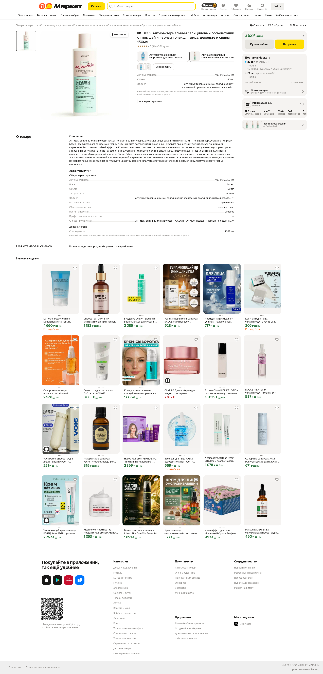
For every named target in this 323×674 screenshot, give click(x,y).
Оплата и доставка (185, 572)
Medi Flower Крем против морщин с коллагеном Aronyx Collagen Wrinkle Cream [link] (100, 531)
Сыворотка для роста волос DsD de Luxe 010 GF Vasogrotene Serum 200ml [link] (99, 392)
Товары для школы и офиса (128, 628)
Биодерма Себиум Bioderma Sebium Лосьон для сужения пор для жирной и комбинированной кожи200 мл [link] (139, 320)
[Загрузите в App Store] (46, 584)
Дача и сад (119, 618)
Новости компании (244, 567)
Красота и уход (121, 608)
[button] (163, 56)
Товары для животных (125, 638)
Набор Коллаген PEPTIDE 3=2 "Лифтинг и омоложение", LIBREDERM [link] (140, 460)
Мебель (117, 572)
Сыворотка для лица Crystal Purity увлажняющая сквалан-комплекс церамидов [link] (261, 460)
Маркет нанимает (244, 588)
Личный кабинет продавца (189, 623)
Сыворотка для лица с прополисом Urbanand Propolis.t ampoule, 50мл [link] (56, 392)
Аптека (117, 603)
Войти (277, 6)
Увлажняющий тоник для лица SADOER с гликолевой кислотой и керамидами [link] (181, 320)
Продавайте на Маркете (188, 628)
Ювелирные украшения (126, 653)
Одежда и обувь (122, 593)
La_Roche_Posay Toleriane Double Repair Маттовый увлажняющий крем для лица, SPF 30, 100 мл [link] (59, 320)
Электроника (120, 588)
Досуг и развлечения (125, 567)
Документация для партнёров (191, 633)
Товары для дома (122, 598)
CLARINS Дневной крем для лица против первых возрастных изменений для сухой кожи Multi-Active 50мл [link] (181, 392)
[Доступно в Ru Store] (79, 584)
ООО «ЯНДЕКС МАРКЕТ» (305, 665)
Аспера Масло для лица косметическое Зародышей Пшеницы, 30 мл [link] (99, 460)
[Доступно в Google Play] (57, 584)
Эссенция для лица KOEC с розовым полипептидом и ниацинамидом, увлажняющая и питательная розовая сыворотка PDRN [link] (181, 460)
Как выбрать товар (185, 567)
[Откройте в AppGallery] (68, 584)
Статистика (15, 667)
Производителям (243, 577)
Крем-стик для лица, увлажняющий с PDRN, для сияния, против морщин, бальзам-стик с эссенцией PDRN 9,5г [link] (260, 320)
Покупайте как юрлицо (187, 577)
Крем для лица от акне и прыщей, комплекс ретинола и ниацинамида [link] (140, 392)
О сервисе (180, 582)
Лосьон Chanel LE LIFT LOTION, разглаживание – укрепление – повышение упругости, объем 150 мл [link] (222, 392)
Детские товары (122, 648)
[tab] (25, 15)
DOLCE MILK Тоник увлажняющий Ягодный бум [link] (260, 391)
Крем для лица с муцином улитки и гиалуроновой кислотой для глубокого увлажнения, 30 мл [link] (219, 320)
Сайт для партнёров (186, 638)
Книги (116, 623)
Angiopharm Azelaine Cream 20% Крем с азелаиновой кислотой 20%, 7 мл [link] (219, 460)
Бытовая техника (122, 577)
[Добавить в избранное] (75, 268)
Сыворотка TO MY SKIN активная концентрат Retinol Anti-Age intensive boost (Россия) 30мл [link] (99, 320)
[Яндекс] (315, 669)
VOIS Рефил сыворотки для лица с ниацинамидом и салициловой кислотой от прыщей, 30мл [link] (58, 460)
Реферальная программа (247, 572)
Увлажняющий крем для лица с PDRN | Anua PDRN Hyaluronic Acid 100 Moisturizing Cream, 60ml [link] (60, 532)
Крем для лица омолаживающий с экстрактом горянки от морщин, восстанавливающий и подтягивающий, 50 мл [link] (181, 532)
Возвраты (180, 588)
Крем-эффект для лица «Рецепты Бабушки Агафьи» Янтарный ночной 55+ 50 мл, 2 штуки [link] (221, 532)
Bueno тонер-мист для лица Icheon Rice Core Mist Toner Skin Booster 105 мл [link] (141, 532)
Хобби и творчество (124, 613)
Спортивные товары (124, 633)
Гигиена (117, 582)
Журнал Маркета (184, 593)
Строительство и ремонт (127, 643)
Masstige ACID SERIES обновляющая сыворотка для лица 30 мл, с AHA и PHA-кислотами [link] (261, 531)
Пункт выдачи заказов (246, 582)
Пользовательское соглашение (43, 667)
